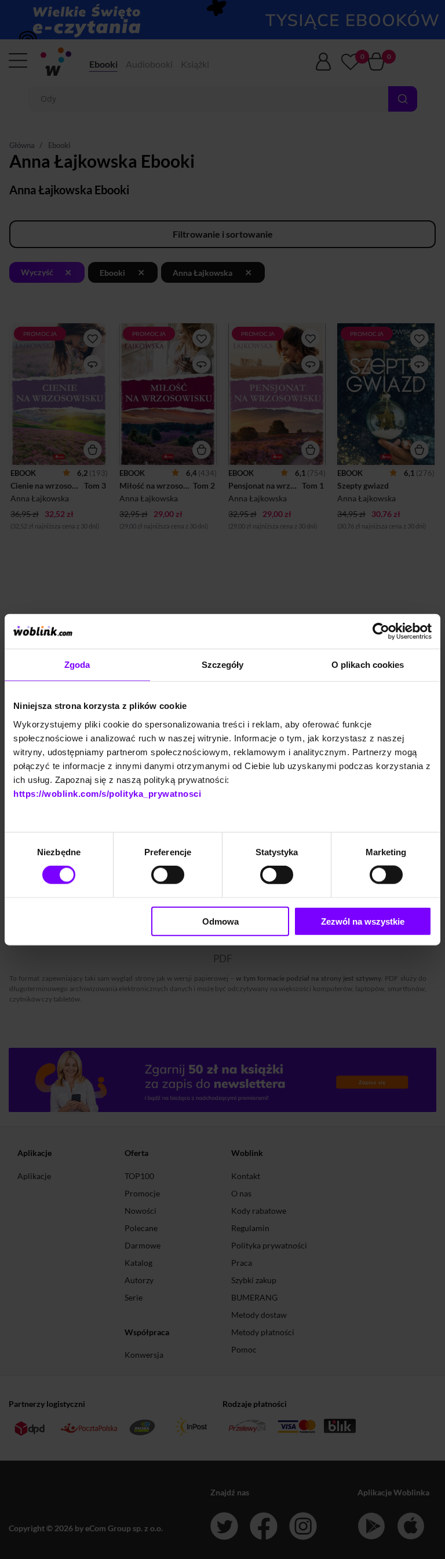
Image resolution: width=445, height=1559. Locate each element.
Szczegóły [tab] (223, 665)
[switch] (167, 875)
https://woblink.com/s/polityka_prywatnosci (107, 793)
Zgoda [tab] (77, 665)
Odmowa (220, 921)
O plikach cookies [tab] (367, 665)
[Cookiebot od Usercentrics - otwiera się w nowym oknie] (381, 631)
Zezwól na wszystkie (362, 921)
